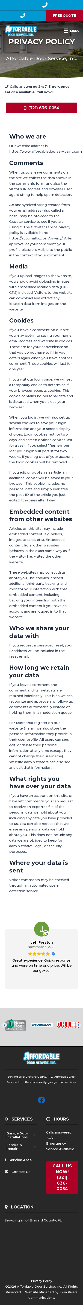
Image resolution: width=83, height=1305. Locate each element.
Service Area (20, 1160)
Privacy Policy (41, 1281)
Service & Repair (14, 1146)
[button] (4, 1025)
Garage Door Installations (17, 1135)
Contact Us (21, 1172)
